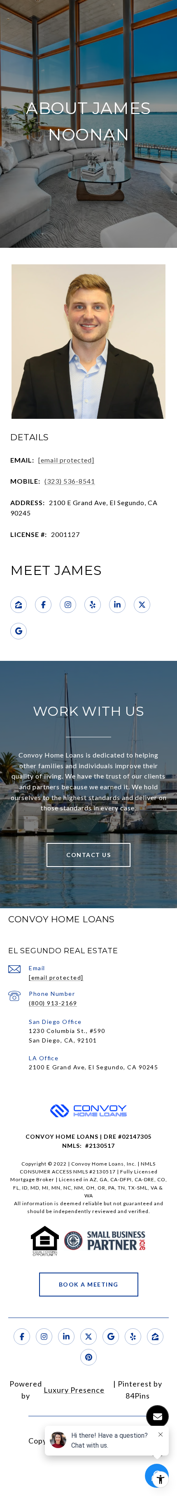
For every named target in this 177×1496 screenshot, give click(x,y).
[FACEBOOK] (43, 604)
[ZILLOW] (18, 604)
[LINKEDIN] (117, 604)
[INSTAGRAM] (68, 604)
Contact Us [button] (88, 854)
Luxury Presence (74, 1390)
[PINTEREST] (88, 1357)
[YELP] (92, 604)
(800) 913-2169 (53, 1003)
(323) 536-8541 (69, 481)
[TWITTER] (142, 604)
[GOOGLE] (18, 631)
